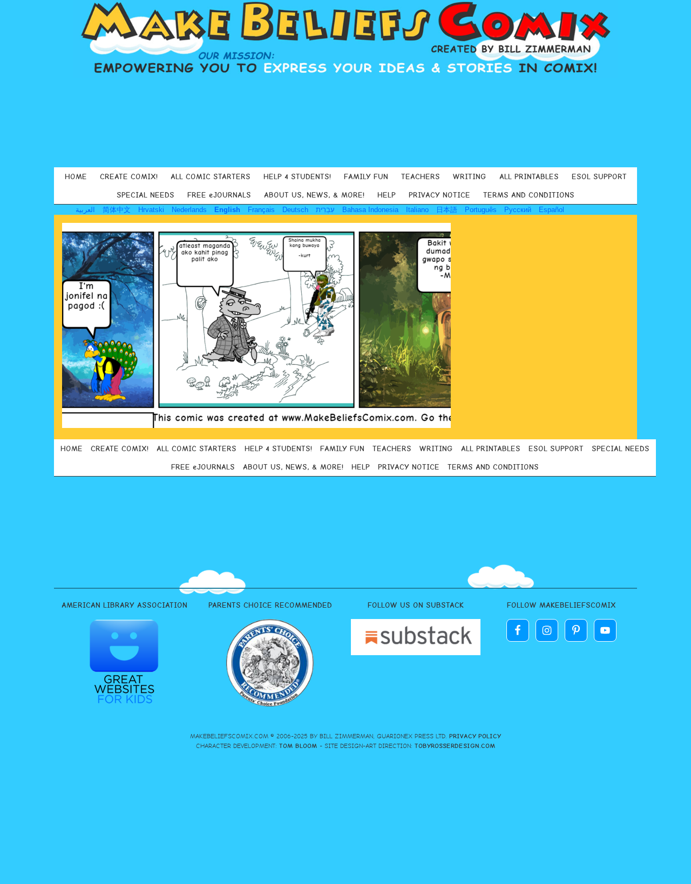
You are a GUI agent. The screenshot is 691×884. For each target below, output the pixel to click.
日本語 (446, 210)
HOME (76, 176)
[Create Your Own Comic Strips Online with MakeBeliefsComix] (345, 39)
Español (551, 210)
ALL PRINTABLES (529, 176)
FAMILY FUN (366, 176)
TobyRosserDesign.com (455, 746)
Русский (517, 210)
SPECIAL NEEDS (145, 195)
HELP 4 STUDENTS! (297, 176)
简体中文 (117, 210)
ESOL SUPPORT (599, 176)
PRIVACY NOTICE (439, 195)
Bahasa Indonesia (370, 210)
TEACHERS (420, 176)
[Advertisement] (345, 121)
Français (261, 210)
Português (481, 210)
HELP (386, 195)
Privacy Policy (475, 736)
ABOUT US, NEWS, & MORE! (314, 195)
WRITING (469, 176)
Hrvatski (151, 210)
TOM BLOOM (298, 746)
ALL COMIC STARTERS (210, 176)
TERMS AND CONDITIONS (528, 195)
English (227, 210)
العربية (85, 210)
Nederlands (189, 210)
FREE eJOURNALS (219, 195)
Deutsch (295, 210)
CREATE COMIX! (129, 176)
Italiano (417, 210)
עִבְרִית (325, 210)
